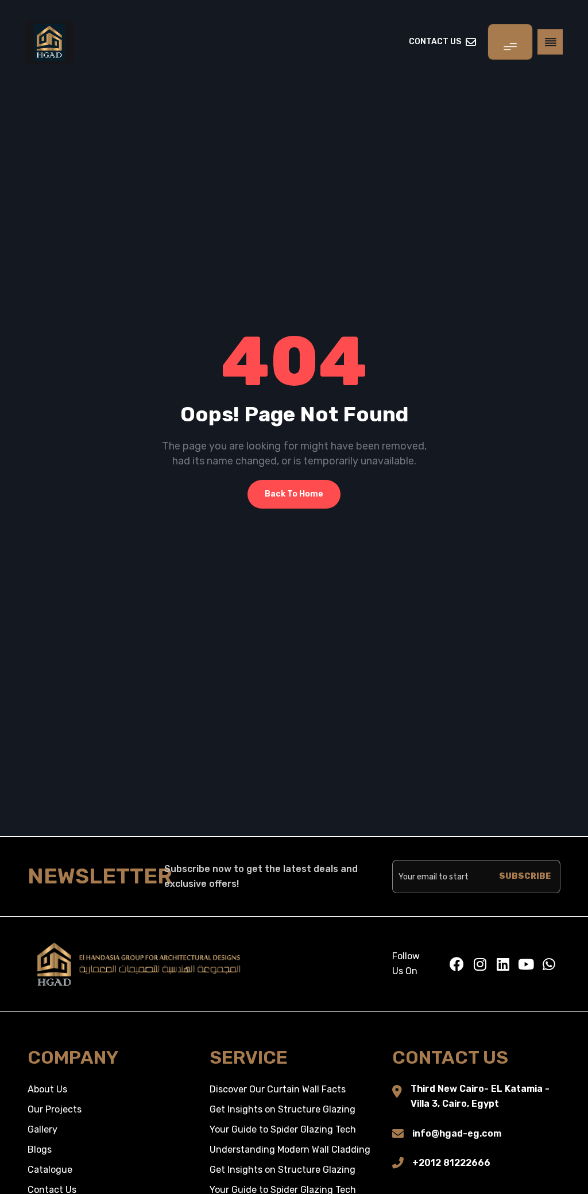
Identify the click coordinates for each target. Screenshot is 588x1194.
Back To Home (294, 494)
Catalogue (50, 1169)
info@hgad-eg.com (456, 1133)
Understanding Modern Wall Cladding (290, 1149)
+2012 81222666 (451, 1162)
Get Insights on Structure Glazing (282, 1109)
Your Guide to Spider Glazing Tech (283, 1129)
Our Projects (55, 1109)
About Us (47, 1089)
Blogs (40, 1149)
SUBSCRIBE (525, 876)
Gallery (42, 1129)
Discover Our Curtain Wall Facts (278, 1089)
